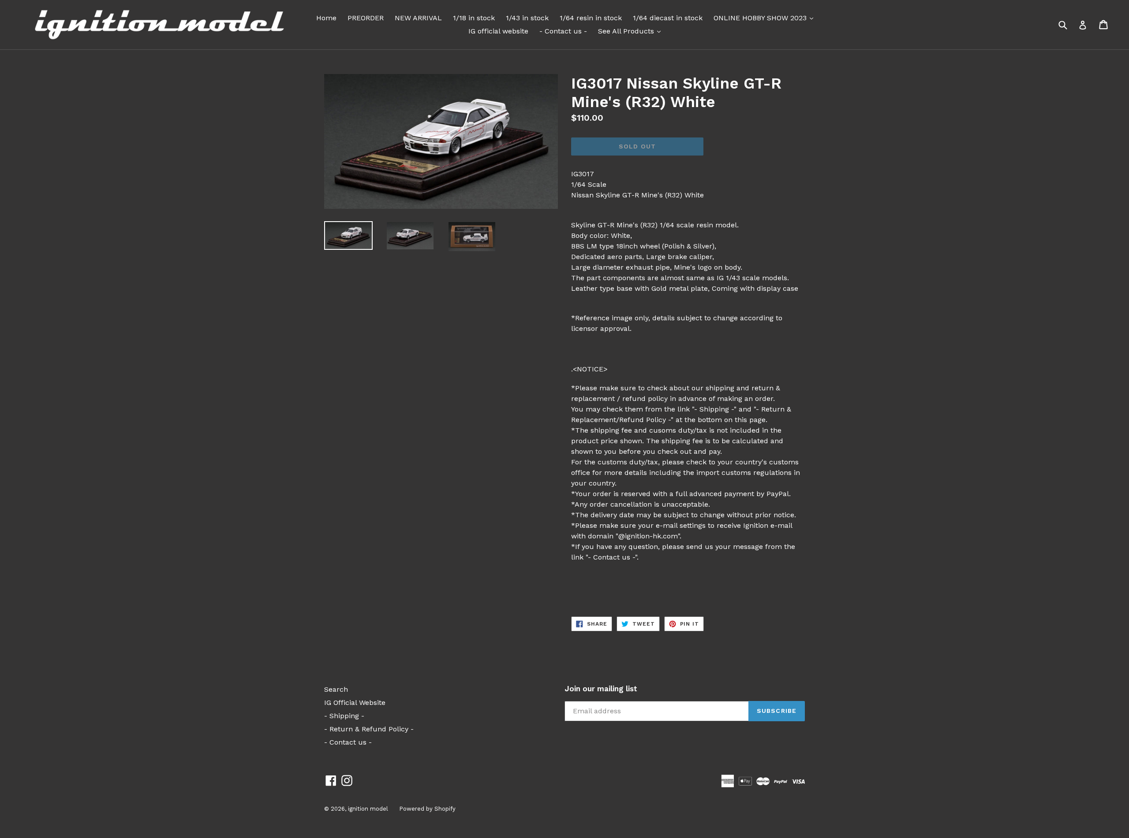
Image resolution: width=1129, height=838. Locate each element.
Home (326, 18)
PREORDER (366, 18)
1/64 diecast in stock (668, 18)
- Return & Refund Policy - (369, 729)
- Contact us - (563, 31)
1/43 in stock (527, 18)
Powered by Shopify (427, 808)
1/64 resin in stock (591, 18)
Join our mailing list (600, 688)
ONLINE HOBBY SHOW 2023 (766, 17)
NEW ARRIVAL (418, 18)
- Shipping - (344, 716)
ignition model (368, 808)
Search (336, 689)
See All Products (631, 30)
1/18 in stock (474, 18)
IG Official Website (354, 702)
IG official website (498, 31)
